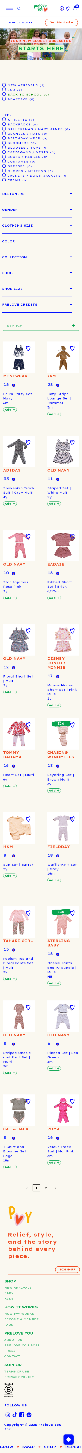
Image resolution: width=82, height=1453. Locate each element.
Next (55, 1188)
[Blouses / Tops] (3, 147)
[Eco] (3, 89)
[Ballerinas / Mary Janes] (3, 128)
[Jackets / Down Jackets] (3, 175)
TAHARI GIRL (18, 941)
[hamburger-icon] (9, 8)
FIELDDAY (58, 847)
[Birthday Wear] (3, 138)
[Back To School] (3, 93)
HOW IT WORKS (21, 22)
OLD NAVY (58, 470)
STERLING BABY (58, 943)
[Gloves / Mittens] (3, 170)
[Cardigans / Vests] (3, 151)
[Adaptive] (3, 98)
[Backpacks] (3, 123)
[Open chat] (68, 1439)
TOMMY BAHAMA (12, 754)
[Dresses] (3, 165)
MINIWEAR (15, 376)
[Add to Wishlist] (28, 348)
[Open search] (19, 8)
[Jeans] (3, 179)
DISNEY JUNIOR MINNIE (56, 662)
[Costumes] (3, 161)
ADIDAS (12, 470)
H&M (8, 847)
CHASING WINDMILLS (60, 754)
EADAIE (55, 564)
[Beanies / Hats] (3, 133)
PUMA (53, 1129)
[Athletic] (3, 119)
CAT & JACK (16, 1129)
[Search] (73, 325)
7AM (51, 376)
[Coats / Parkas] (3, 156)
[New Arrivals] (3, 84)
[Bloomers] (3, 142)
